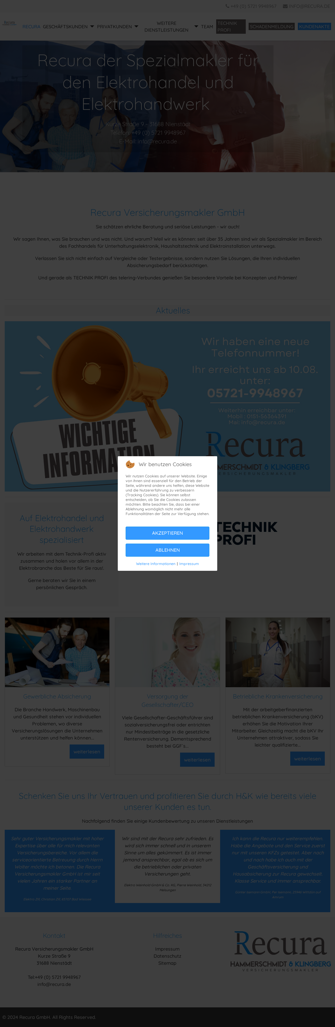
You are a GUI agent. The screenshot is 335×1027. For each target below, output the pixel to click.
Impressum (189, 563)
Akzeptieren (167, 533)
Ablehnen (167, 550)
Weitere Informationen (155, 563)
